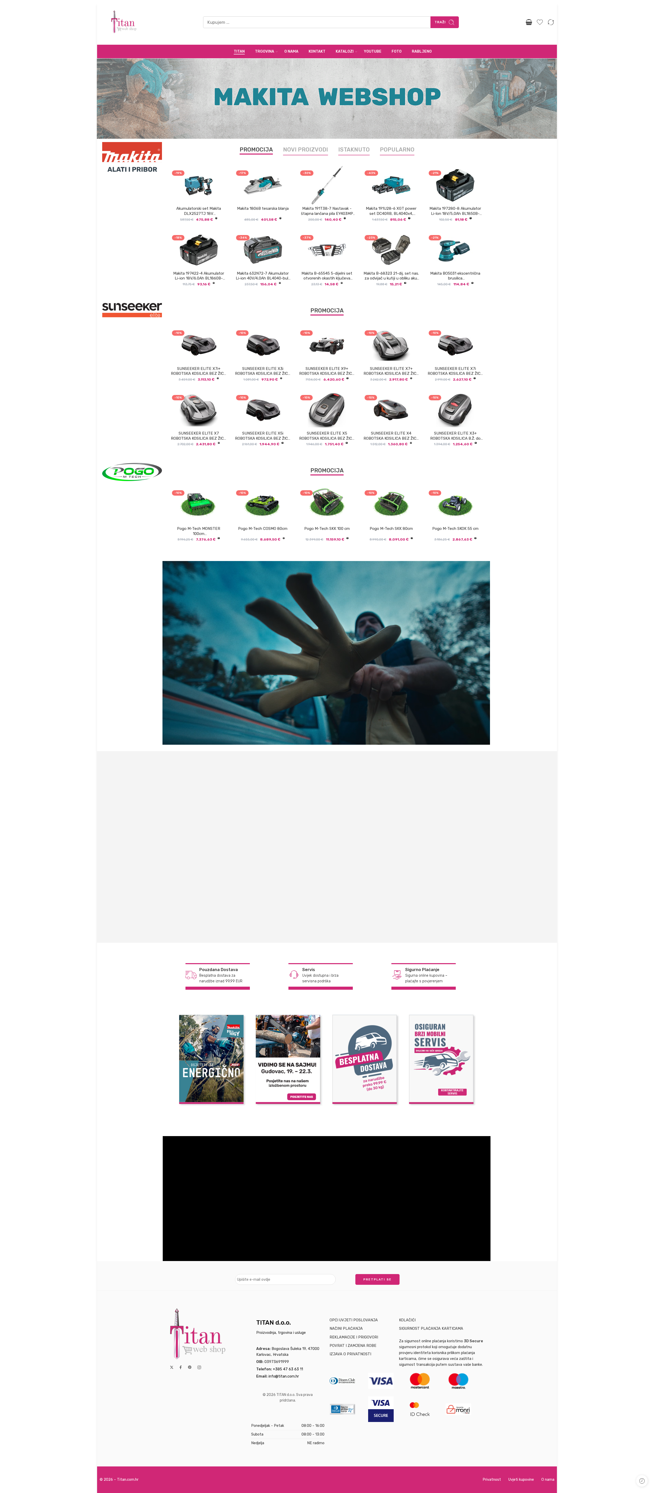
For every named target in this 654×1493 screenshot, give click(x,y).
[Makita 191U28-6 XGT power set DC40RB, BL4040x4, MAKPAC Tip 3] (391, 185)
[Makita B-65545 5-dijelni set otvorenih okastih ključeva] (327, 250)
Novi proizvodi (305, 149)
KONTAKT (317, 51)
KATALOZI (345, 51)
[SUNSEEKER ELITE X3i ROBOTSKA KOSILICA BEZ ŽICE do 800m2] (262, 345)
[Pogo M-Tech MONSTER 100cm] (198, 505)
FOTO (397, 51)
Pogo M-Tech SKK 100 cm (327, 528)
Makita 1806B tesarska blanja (263, 208)
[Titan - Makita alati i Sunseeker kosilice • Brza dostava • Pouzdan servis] (124, 22)
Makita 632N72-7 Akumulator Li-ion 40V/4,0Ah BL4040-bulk (263, 276)
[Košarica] (528, 22)
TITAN (239, 51)
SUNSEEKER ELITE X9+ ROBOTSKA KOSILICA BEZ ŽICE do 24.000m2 (327, 371)
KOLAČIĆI (407, 1320)
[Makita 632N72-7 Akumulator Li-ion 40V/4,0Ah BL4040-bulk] (262, 250)
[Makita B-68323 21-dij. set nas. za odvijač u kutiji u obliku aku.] (391, 250)
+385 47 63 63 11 (288, 1369)
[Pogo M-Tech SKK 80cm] (391, 505)
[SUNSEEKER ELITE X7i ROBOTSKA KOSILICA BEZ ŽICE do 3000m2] (455, 345)
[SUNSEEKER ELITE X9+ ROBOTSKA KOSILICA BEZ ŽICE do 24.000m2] (327, 345)
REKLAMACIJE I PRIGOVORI (354, 1337)
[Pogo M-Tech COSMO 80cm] (262, 505)
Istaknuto (354, 149)
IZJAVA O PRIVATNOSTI (350, 1354)
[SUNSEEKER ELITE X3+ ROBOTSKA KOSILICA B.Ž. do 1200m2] (455, 409)
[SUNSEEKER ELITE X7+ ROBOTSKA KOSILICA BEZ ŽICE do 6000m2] (391, 345)
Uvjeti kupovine (521, 1479)
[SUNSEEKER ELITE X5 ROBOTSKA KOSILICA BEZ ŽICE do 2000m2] (327, 409)
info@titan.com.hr (283, 1376)
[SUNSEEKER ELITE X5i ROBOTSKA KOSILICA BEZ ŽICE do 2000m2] (262, 409)
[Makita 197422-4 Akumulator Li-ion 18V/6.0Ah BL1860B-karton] (198, 249)
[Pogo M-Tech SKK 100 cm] (327, 505)
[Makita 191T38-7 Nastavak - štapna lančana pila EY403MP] (327, 185)
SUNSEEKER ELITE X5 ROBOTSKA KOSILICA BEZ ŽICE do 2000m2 (327, 436)
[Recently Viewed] (642, 1481)
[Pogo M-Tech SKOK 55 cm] (455, 505)
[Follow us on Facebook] (181, 1367)
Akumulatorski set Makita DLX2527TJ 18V (198, 211)
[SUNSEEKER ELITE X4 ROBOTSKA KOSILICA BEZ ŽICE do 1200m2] (391, 409)
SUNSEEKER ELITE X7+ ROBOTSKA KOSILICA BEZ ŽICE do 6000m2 (391, 371)
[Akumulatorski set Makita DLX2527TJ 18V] (198, 185)
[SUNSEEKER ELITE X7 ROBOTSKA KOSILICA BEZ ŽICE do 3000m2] (198, 409)
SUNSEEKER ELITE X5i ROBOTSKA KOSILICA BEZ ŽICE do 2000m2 (262, 436)
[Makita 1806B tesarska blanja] (262, 185)
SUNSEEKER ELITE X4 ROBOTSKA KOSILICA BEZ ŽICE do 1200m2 (391, 436)
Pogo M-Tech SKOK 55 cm (455, 528)
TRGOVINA (264, 51)
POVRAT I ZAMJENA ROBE (353, 1345)
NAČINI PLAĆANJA (346, 1328)
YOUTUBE (372, 51)
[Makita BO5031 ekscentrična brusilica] (455, 249)
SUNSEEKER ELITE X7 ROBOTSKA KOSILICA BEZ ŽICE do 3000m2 (198, 436)
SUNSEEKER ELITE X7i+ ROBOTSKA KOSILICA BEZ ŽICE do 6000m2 (198, 371)
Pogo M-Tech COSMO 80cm (262, 528)
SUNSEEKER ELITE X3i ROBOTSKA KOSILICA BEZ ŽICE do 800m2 (262, 371)
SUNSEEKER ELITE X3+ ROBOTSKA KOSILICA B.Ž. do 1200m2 (455, 436)
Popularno (397, 149)
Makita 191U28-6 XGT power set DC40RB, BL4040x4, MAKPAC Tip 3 (391, 211)
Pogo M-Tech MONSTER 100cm (198, 531)
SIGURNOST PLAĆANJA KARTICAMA (431, 1328)
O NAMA (291, 51)
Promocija (256, 149)
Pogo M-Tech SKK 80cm (391, 528)
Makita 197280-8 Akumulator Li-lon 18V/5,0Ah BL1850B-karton (455, 211)
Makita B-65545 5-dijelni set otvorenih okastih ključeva (326, 276)
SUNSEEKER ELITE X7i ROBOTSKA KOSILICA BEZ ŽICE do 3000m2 (455, 371)
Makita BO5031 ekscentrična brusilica (455, 276)
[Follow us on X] (171, 1367)
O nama (547, 1479)
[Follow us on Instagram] (199, 1367)
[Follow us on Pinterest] (190, 1367)
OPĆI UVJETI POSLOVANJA (354, 1320)
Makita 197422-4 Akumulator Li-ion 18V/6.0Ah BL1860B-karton (198, 276)
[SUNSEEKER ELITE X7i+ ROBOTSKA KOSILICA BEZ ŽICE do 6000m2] (198, 345)
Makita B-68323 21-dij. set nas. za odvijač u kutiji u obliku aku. (391, 276)
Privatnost (492, 1479)
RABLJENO (422, 51)
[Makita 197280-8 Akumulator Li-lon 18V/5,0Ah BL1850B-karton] (455, 185)
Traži (440, 22)
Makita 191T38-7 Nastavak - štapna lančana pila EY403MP (327, 211)
